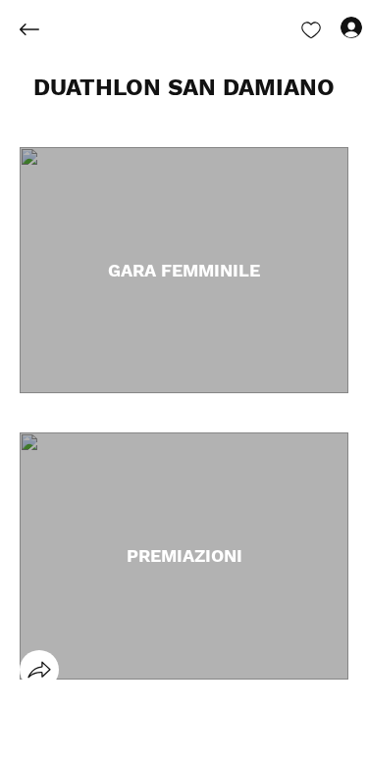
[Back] (44, 29)
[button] (184, 88)
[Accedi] (334, 27)
